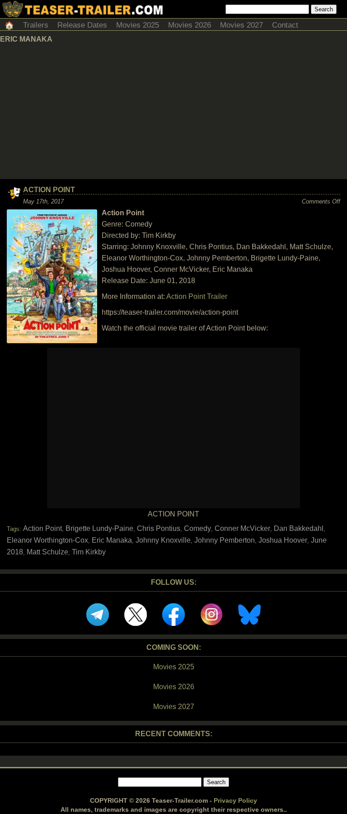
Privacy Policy (235, 800)
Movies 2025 (137, 25)
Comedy (197, 528)
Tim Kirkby (89, 552)
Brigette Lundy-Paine (99, 528)
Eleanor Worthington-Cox (47, 540)
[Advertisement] (173, 111)
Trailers (35, 25)
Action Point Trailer (196, 296)
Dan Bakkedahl (299, 528)
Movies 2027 (241, 25)
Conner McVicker (242, 528)
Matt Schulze (47, 552)
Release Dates (82, 25)
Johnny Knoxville (163, 540)
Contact (285, 25)
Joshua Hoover (282, 540)
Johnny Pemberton (224, 540)
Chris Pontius (158, 528)
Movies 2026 (189, 25)
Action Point (49, 190)
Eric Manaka (112, 540)
